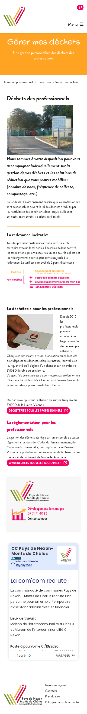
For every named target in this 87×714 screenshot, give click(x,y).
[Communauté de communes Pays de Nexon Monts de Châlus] (14, 16)
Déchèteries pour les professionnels (35, 410)
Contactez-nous (38, 518)
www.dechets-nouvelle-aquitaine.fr (35, 462)
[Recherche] (80, 7)
